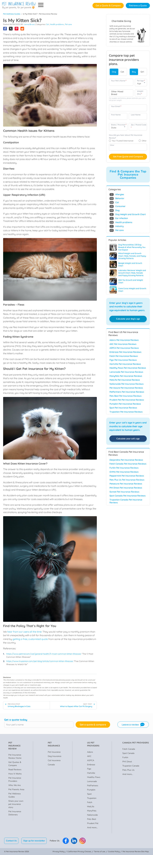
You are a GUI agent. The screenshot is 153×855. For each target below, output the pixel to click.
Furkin (125, 757)
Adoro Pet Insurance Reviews (124, 340)
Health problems (57, 24)
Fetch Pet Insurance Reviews (124, 356)
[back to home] (19, 5)
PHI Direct (127, 761)
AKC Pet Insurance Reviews (123, 344)
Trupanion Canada (130, 765)
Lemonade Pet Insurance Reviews (126, 372)
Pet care (68, 24)
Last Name (135, 115)
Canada (51, 764)
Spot (89, 794)
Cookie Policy (114, 851)
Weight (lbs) (140, 92)
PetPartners (92, 785)
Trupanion (91, 798)
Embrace (91, 764)
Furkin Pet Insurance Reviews (124, 467)
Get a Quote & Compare (108, 5)
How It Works (15, 773)
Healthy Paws (93, 777)
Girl (142, 71)
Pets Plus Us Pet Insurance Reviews (127, 479)
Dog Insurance (54, 756)
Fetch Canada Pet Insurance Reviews (128, 463)
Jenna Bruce (29, 24)
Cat (47, 24)
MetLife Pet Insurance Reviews (125, 380)
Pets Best (91, 819)
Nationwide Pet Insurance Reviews (127, 384)
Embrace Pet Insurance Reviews (125, 352)
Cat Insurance (54, 760)
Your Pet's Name (118, 81)
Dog (114, 71)
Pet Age (141, 81)
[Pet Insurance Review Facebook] (66, 841)
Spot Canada (128, 753)
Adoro (90, 752)
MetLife (90, 806)
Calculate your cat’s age (128, 438)
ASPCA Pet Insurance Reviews (124, 348)
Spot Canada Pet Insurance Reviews (128, 495)
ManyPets (91, 810)
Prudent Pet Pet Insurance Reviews (127, 399)
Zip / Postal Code (138, 126)
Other (112, 145)
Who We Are (14, 785)
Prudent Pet (92, 823)
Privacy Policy (59, 851)
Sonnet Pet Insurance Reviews (124, 491)
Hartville (91, 773)
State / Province (118, 125)
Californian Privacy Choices (79, 851)
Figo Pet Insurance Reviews (123, 360)
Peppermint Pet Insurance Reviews (127, 475)
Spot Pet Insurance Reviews (123, 407)
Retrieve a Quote (138, 5)
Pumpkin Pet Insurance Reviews (125, 403)
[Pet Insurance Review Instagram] (82, 841)
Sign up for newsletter (34, 840)
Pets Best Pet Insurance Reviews (125, 396)
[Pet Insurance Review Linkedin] (74, 841)
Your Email (116, 106)
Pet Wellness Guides (11, 14)
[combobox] (121, 93)
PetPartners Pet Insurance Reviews (127, 392)
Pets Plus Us (128, 770)
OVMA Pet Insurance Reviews (124, 471)
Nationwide (92, 815)
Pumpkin (91, 789)
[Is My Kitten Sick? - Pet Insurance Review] (5, 29)
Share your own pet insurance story (15, 804)
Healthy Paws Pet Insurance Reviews (128, 368)
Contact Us (11, 840)
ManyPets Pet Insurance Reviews (126, 376)
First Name (116, 115)
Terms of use (99, 851)
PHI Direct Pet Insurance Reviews (126, 487)
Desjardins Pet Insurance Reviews (126, 460)
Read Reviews (14, 769)
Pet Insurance (54, 752)
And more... (92, 827)
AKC (89, 756)
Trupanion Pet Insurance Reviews (126, 411)
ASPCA (90, 760)
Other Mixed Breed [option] (117, 93)
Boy (134, 71)
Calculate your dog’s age (128, 318)
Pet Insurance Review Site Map (136, 851)
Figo (89, 768)
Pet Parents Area (16, 789)
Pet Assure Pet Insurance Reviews (126, 387)
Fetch (89, 802)
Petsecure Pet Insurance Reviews (126, 483)
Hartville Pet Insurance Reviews (125, 364)
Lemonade (92, 781)
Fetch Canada (128, 749)
